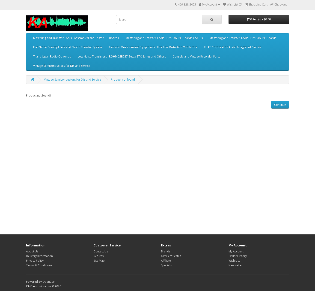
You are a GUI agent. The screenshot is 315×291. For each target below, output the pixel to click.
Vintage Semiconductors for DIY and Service (61, 66)
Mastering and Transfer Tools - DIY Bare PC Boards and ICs (164, 38)
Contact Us (101, 251)
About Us (32, 251)
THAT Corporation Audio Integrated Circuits (232, 47)
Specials (166, 265)
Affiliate (166, 261)
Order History (238, 256)
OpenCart (48, 282)
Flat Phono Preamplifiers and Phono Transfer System (67, 47)
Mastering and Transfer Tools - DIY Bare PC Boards (243, 38)
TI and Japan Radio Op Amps (52, 56)
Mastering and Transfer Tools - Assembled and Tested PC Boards (76, 38)
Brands (165, 251)
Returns (99, 256)
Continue (280, 105)
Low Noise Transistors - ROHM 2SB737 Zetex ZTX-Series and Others (122, 56)
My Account (236, 251)
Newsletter (236, 265)
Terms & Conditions (39, 265)
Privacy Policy (35, 261)
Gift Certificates (171, 256)
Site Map (99, 261)
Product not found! (123, 80)
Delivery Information (39, 256)
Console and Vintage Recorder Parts (196, 56)
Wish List (234, 261)
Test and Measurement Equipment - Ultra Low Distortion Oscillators (153, 47)
